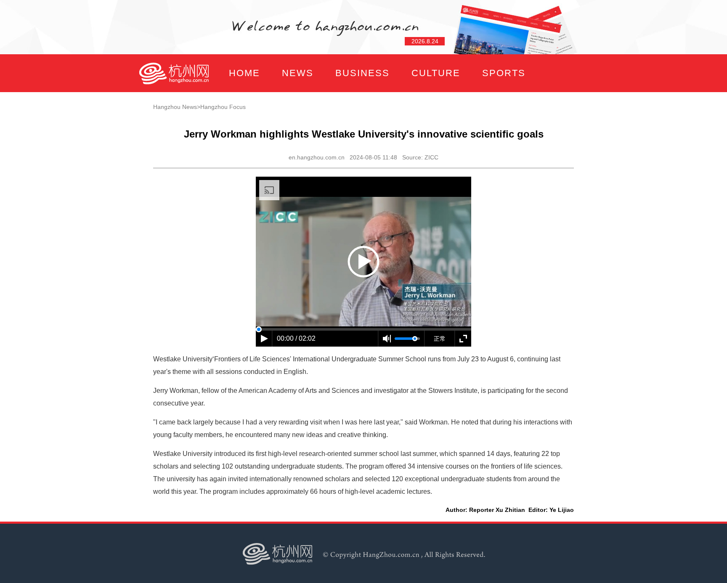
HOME (244, 73)
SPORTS (503, 73)
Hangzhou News (175, 106)
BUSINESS (362, 73)
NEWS (297, 73)
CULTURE (435, 73)
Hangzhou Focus (223, 106)
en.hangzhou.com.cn (317, 157)
